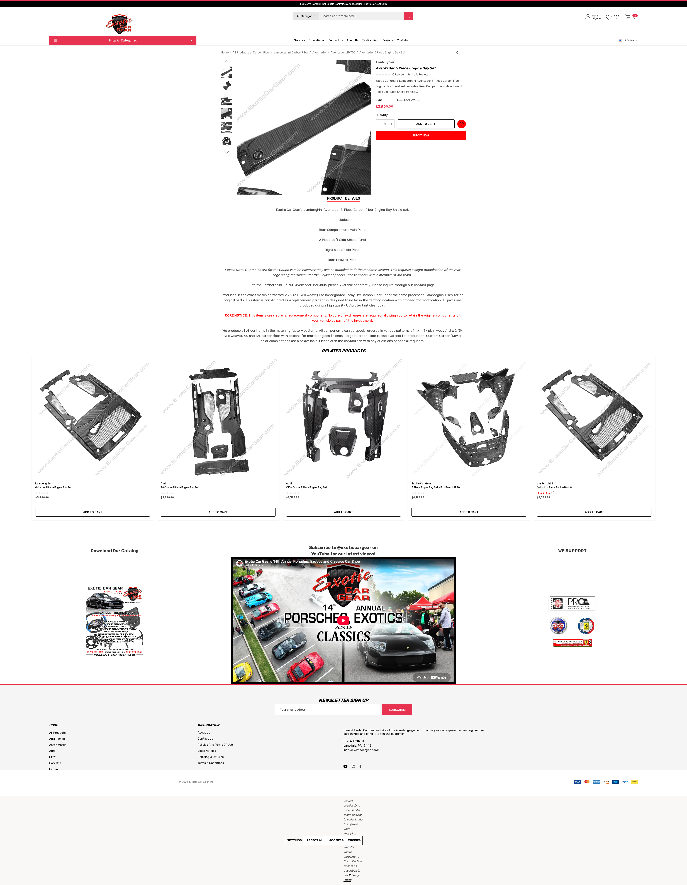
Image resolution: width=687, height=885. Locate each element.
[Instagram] (354, 766)
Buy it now (421, 135)
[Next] (463, 52)
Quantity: (382, 115)
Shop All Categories (123, 40)
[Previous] (458, 52)
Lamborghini (385, 62)
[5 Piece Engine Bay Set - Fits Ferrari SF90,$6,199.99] (469, 418)
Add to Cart (425, 124)
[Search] (408, 16)
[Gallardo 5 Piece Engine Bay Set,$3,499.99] (92, 418)
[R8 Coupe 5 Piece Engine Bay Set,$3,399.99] (218, 418)
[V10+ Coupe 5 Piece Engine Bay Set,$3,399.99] (343, 418)
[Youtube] (346, 766)
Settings (294, 840)
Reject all (315, 840)
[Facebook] (360, 766)
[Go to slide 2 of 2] (227, 152)
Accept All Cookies (345, 840)
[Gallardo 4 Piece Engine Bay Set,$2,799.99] (594, 418)
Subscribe (397, 710)
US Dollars (628, 40)
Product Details (343, 198)
